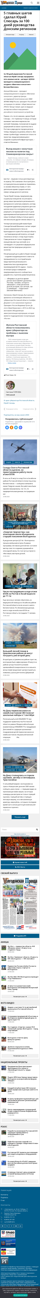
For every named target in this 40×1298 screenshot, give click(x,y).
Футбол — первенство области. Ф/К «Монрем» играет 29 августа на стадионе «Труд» (21, 948)
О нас (3, 1200)
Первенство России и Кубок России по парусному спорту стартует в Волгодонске (22, 968)
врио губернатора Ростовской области (20, 400)
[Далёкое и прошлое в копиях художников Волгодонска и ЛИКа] (3, 1048)
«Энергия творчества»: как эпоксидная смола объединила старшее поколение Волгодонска (19, 534)
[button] (32, 3)
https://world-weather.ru (20, 834)
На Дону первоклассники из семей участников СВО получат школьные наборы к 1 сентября (18, 712)
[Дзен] (16, 1226)
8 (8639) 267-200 (9, 1219)
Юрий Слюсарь (9, 403)
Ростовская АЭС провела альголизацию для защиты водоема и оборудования (23, 1153)
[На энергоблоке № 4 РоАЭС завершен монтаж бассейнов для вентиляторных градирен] (3, 1163)
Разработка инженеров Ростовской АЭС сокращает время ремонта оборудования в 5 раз (23, 1132)
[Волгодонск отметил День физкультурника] (3, 1039)
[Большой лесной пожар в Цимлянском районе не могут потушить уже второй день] (20, 636)
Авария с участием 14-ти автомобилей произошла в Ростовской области (22, 1008)
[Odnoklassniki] (11, 1226)
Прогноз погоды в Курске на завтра (20, 835)
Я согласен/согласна (20, 1295)
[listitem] (7, 427)
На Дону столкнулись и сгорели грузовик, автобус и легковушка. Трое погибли (19, 777)
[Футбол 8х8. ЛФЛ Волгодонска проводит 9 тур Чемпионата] (3, 978)
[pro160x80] (20, 1243)
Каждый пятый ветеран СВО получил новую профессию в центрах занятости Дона (23, 1090)
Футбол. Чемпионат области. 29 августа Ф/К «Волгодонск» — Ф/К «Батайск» (23, 958)
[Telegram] (2, 1226)
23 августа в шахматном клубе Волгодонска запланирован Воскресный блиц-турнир (23, 987)
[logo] (11, 3)
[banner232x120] (20, 1234)
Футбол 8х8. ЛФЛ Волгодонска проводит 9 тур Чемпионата (23, 978)
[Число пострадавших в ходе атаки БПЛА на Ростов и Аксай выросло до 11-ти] (20, 576)
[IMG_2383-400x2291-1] (20, 1251)
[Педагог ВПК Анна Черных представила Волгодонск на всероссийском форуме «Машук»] (3, 1078)
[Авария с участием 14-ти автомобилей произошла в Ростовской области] (3, 1008)
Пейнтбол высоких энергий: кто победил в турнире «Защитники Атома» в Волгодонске (23, 1143)
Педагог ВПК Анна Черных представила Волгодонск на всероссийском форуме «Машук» (22, 1079)
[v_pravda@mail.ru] (2, 1222)
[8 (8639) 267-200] (2, 1219)
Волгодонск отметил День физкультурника (18, 1038)
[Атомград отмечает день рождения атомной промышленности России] (3, 1173)
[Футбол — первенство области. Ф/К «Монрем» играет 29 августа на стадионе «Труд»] (3, 947)
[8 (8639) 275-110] (2, 1217)
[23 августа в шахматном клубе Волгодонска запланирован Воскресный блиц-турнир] (3, 987)
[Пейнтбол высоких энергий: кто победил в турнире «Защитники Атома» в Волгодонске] (3, 1143)
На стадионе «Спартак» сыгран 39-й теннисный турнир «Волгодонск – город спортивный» (23, 1028)
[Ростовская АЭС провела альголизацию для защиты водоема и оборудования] (3, 1154)
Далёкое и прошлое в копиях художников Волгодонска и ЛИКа (20, 1048)
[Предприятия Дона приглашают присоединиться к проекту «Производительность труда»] (3, 1068)
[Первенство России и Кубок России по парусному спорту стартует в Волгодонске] (3, 967)
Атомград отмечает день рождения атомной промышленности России (21, 1173)
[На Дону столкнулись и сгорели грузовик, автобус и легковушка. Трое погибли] (20, 760)
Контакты (4, 1195)
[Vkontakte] (7, 1226)
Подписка (4, 1198)
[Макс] (20, 1226)
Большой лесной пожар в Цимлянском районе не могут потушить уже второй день (18, 653)
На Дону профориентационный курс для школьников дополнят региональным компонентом (23, 1100)
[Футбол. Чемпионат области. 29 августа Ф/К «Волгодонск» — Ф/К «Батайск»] (3, 958)
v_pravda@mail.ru (9, 1222)
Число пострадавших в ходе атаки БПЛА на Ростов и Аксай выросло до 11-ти (20, 593)
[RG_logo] (20, 1260)
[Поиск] (37, 829)
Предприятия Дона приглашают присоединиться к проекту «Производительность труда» (20, 1068)
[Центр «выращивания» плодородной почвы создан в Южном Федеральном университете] (3, 1111)
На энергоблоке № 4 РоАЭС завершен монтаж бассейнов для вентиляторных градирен (22, 1163)
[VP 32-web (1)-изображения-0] (20, 904)
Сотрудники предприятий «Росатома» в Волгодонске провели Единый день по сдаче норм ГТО (23, 1018)
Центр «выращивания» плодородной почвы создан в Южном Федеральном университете (22, 1111)
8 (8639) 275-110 (9, 1217)
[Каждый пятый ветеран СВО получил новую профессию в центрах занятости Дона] (3, 1089)
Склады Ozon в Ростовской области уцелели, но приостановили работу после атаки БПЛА (17, 471)
